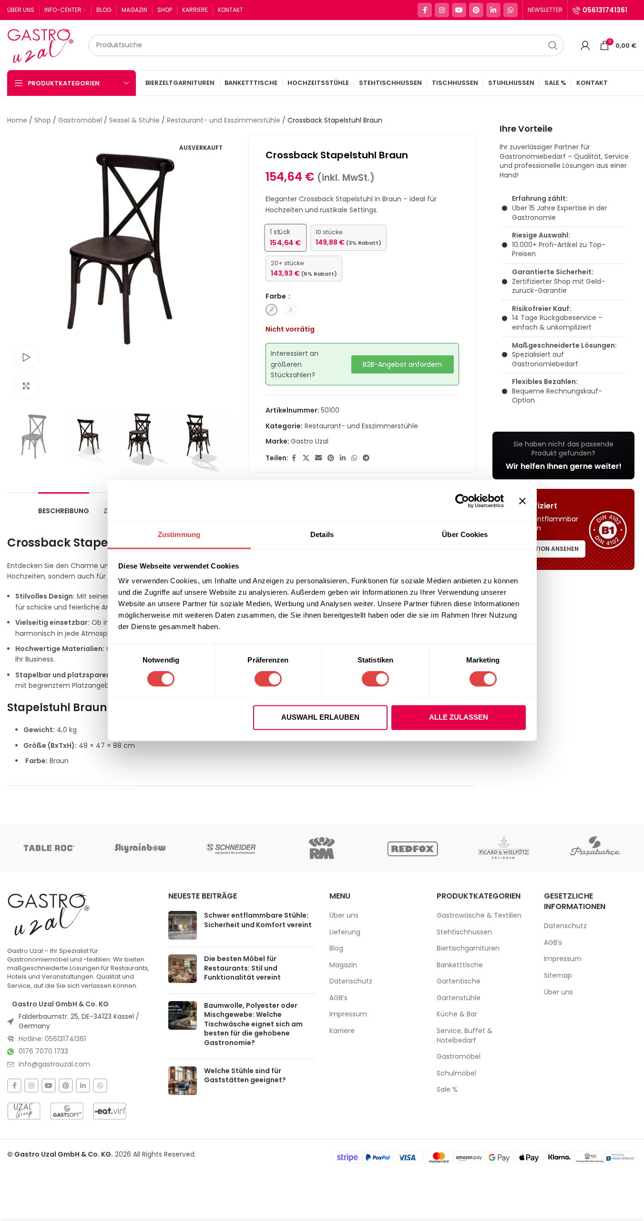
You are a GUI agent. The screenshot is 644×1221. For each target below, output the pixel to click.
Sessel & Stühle (134, 120)
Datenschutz (350, 981)
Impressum (348, 1014)
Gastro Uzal (309, 441)
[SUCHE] (553, 45)
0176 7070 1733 (43, 1051)
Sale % (447, 1089)
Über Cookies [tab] (465, 534)
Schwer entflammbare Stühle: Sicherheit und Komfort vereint (258, 920)
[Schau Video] (26, 357)
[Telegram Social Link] (366, 458)
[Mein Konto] (585, 45)
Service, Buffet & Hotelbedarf (464, 1035)
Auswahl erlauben (320, 717)
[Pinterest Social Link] (476, 10)
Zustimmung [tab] (179, 534)
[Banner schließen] (522, 501)
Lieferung (344, 932)
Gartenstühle (458, 998)
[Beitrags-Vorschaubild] (182, 925)
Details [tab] (322, 534)
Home (17, 120)
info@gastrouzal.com (54, 1064)
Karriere (342, 1030)
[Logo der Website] (43, 44)
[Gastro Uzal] (49, 913)
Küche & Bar (457, 1014)
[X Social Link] (306, 458)
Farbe (276, 296)
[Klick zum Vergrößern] (26, 386)
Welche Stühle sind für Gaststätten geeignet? (245, 1075)
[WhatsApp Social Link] (510, 10)
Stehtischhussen (464, 932)
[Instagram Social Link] (442, 10)
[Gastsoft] (66, 1110)
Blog (336, 948)
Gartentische (458, 981)
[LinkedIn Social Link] (493, 10)
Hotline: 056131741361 (52, 1039)
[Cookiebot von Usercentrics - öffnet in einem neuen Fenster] (462, 501)
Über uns (343, 915)
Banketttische (460, 965)
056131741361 (605, 10)
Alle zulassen (458, 717)
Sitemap (558, 975)
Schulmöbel (456, 1073)
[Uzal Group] (24, 1110)
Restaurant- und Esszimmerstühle (223, 120)
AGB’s (338, 998)
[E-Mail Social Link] (318, 458)
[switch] (268, 679)
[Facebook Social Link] (425, 10)
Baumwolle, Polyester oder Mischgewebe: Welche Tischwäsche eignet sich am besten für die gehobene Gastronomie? (253, 1024)
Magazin (343, 965)
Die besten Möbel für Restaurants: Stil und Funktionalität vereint (242, 968)
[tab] (63, 506)
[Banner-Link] (563, 455)
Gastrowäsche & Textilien (479, 915)
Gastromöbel (80, 120)
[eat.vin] (109, 1110)
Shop (42, 120)
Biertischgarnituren (468, 948)
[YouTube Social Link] (459, 10)
